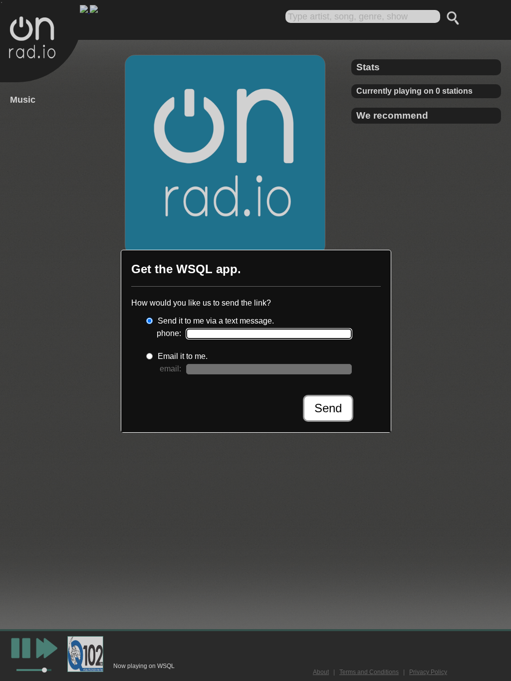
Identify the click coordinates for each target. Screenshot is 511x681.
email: (170, 368)
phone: (169, 333)
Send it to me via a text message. (216, 321)
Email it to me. (183, 356)
